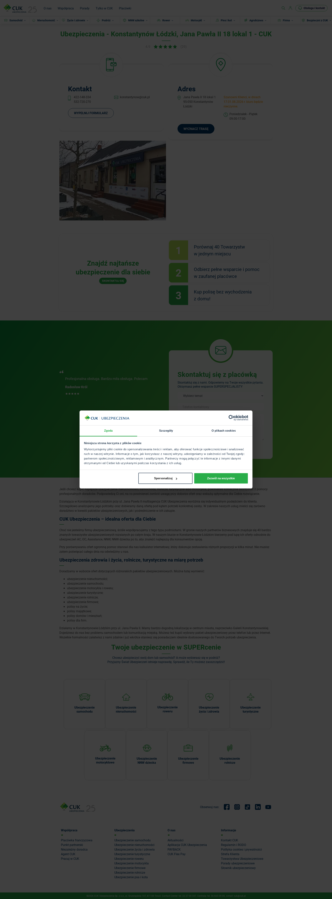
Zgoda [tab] (108, 430)
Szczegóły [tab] (166, 430)
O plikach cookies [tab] (224, 430)
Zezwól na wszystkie (221, 478)
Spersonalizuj (163, 478)
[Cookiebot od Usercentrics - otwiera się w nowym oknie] (231, 418)
